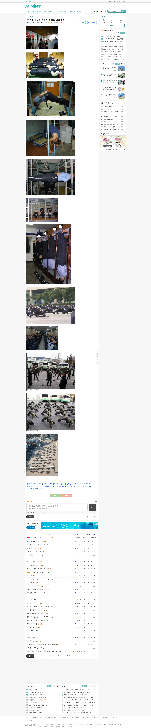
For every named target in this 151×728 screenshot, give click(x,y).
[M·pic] (35, 1)
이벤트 (79, 11)
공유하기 (77, 22)
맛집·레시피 (59, 11)
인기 (113, 63)
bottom (97, 363)
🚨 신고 (62, 22)
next (97, 359)
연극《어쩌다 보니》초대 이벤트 (112, 149)
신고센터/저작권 (64, 717)
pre (97, 354)
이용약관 (27, 717)
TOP (97, 352)
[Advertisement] (107, 6)
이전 (87, 516)
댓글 (97, 361)
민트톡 (103, 16)
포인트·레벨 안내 (31, 720)
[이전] (101, 149)
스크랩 (83, 22)
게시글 (117, 32)
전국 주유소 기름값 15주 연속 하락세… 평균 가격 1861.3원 (110, 82)
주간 (54, 686)
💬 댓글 (56, 22)
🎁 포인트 (103, 11)
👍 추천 (50, 22)
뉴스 (66, 11)
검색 (123, 11)
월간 (58, 686)
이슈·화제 (104, 22)
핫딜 (44, 11)
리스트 (79, 516)
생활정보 (51, 11)
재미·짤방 (119, 22)
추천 (117, 63)
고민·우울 (119, 20)
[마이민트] (28, 1)
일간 (49, 686)
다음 (94, 516)
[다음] (124, 149)
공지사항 (96, 717)
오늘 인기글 (30, 11)
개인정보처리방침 (37, 717)
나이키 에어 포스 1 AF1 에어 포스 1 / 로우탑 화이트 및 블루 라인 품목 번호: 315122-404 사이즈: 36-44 (58, 484)
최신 (122, 63)
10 (74, 656)
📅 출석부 (95, 11)
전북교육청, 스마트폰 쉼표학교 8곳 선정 (109, 95)
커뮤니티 (38, 11)
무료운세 (72, 11)
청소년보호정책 (75, 717)
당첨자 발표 (104, 717)
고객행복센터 (114, 717)
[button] (110, 1)
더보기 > (123, 133)
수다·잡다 (104, 20)
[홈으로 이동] (33, 6)
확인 (92, 507)
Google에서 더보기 (92, 22)
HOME (97, 350)
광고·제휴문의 (86, 717)
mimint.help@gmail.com (105, 724)
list (97, 357)
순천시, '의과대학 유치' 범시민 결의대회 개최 (110, 74)
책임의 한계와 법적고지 (51, 717)
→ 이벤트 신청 (31, 527)
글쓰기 (30, 516)
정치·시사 (111, 22)
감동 (110, 20)
